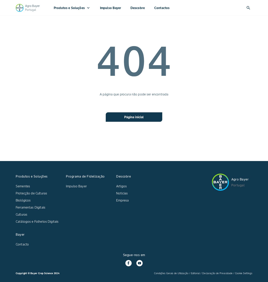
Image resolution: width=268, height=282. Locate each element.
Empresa (122, 200)
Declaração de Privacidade (217, 273)
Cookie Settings (243, 273)
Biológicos (23, 200)
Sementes (23, 186)
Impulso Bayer (110, 8)
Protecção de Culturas (31, 193)
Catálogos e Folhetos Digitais (37, 221)
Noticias (122, 193)
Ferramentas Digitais (30, 207)
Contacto (22, 244)
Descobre (137, 8)
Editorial (195, 273)
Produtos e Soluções (72, 7)
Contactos (162, 8)
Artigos (121, 186)
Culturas (21, 214)
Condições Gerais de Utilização (171, 273)
